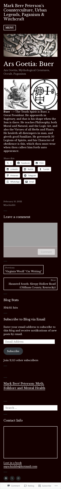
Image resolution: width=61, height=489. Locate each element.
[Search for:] (30, 407)
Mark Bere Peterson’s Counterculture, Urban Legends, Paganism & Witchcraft (25, 12)
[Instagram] (18, 478)
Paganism (19, 73)
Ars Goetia (10, 70)
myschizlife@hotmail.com (20, 466)
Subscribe (13, 351)
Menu (9, 27)
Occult (8, 73)
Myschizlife (10, 205)
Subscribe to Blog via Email (24, 319)
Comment (46, 251)
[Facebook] (6, 478)
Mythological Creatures (34, 70)
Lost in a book (13, 462)
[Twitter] (12, 478)
